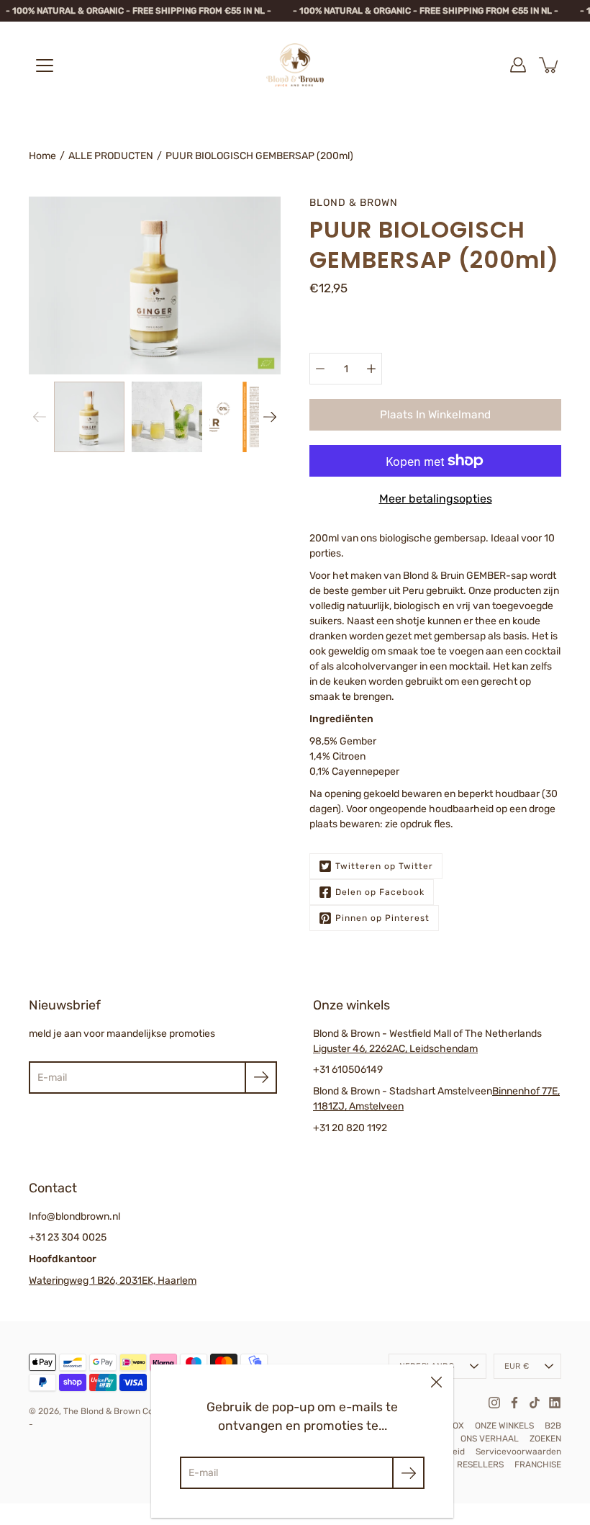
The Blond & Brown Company (122, 1411)
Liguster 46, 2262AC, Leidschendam (395, 1049)
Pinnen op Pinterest (382, 918)
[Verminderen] (320, 368)
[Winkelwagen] (549, 64)
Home (42, 156)
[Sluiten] (436, 1381)
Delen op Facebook (380, 892)
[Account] (518, 64)
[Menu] (44, 65)
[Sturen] (261, 1077)
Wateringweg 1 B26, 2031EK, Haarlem (112, 1280)
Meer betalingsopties (435, 498)
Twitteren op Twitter (384, 866)
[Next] (270, 417)
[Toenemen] (371, 368)
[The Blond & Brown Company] (295, 65)
